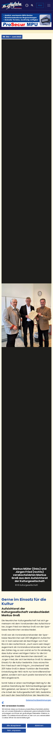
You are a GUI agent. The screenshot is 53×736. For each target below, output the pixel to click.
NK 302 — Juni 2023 (12, 36)
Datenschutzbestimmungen (38, 700)
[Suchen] (32, 5)
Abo (40, 5)
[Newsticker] (26, 5)
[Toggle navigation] (48, 5)
